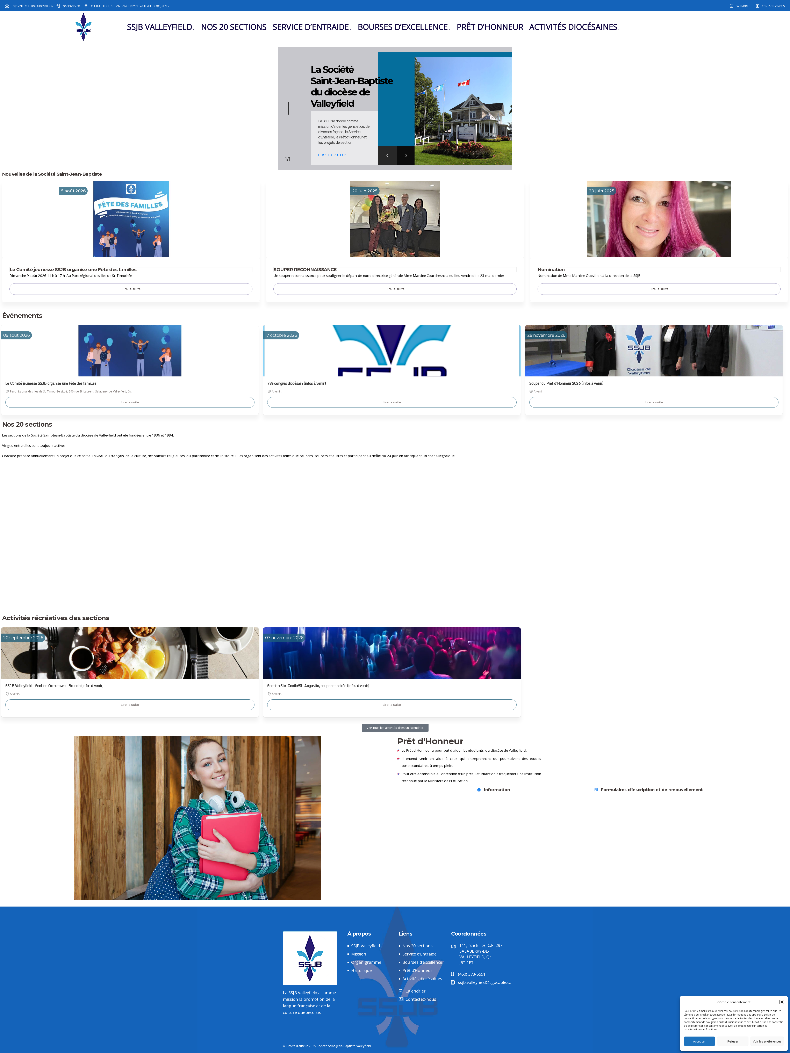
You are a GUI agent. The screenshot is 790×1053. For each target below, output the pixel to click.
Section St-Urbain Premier (579, 559)
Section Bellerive (579, 472)
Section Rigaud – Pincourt (580, 515)
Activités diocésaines (573, 26)
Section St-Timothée (194, 559)
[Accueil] (83, 27)
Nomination (551, 269)
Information (497, 789)
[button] (782, 1002)
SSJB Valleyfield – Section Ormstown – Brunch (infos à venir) (54, 686)
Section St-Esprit (194, 544)
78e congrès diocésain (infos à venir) (296, 383)
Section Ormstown (194, 515)
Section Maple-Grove (194, 501)
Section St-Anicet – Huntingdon (579, 530)
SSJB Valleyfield (159, 26)
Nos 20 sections (234, 26)
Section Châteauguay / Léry (194, 487)
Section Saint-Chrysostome (194, 530)
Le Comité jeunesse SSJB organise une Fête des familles (73, 269)
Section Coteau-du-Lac (579, 487)
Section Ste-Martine (580, 587)
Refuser (733, 1041)
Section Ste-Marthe (194, 587)
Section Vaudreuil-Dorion (579, 602)
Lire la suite (130, 402)
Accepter (699, 1041)
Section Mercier (579, 501)
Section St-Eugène (579, 544)
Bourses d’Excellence (403, 26)
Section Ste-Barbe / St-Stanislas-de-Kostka (194, 573)
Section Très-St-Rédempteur (194, 602)
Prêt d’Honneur (490, 26)
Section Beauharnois (194, 472)
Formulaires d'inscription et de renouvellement (652, 789)
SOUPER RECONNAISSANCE (305, 269)
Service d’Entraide (311, 26)
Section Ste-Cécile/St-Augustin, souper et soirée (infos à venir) (318, 686)
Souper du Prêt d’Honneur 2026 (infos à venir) (566, 383)
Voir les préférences (767, 1041)
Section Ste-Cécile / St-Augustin (579, 573)
